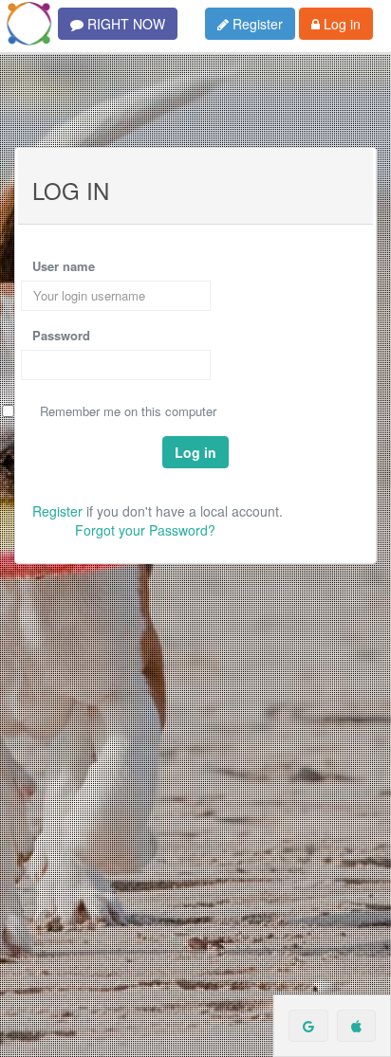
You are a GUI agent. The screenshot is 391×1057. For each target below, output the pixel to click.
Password (61, 335)
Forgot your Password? (145, 529)
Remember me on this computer (128, 411)
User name (63, 266)
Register (256, 23)
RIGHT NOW (124, 23)
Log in (340, 23)
